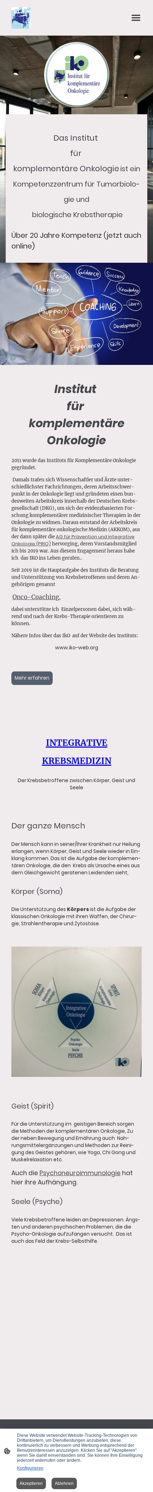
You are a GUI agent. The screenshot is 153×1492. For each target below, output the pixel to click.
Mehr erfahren (32, 678)
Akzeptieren (31, 1483)
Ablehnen (64, 1483)
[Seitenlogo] (21, 17)
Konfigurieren (30, 1468)
